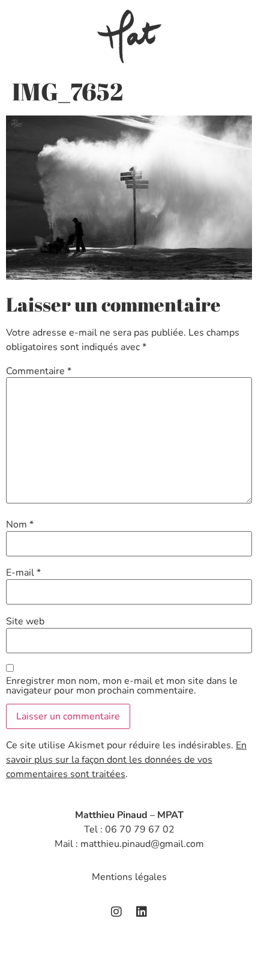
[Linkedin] (142, 912)
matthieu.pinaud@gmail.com (142, 844)
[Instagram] (116, 912)
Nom (20, 524)
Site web (25, 621)
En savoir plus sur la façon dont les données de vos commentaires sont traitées (126, 760)
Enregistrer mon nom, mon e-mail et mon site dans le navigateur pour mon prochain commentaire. (122, 685)
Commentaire (38, 371)
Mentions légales (129, 877)
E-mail (23, 572)
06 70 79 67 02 (140, 829)
